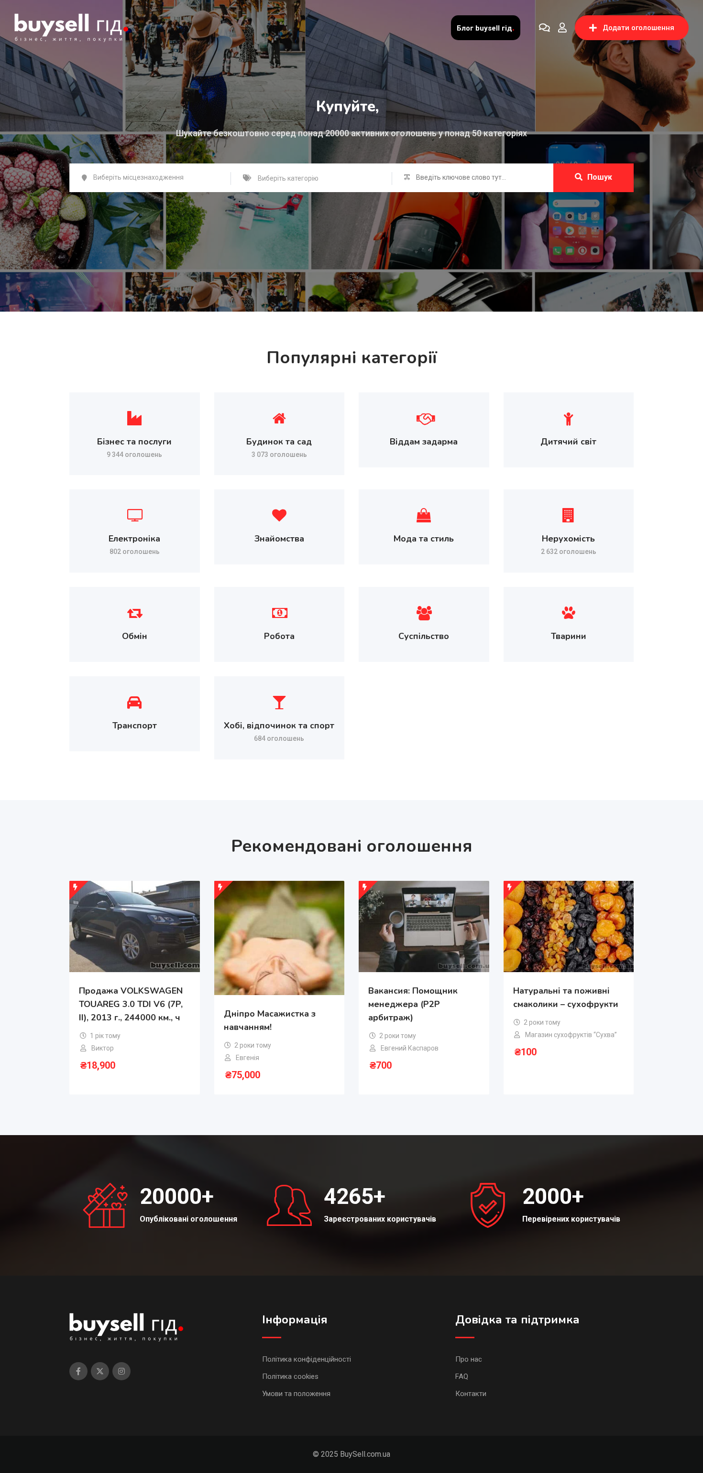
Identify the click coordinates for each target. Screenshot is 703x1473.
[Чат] (544, 27)
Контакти (470, 1393)
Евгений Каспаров (410, 1048)
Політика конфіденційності (306, 1359)
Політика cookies (290, 1376)
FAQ (461, 1376)
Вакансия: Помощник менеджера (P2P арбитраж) (413, 1004)
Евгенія (247, 1057)
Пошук (599, 177)
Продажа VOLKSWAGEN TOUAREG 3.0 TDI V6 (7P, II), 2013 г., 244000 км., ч (131, 1004)
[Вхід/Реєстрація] (562, 27)
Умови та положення (296, 1393)
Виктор (102, 1048)
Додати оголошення (638, 27)
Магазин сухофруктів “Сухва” (571, 1035)
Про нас (468, 1359)
